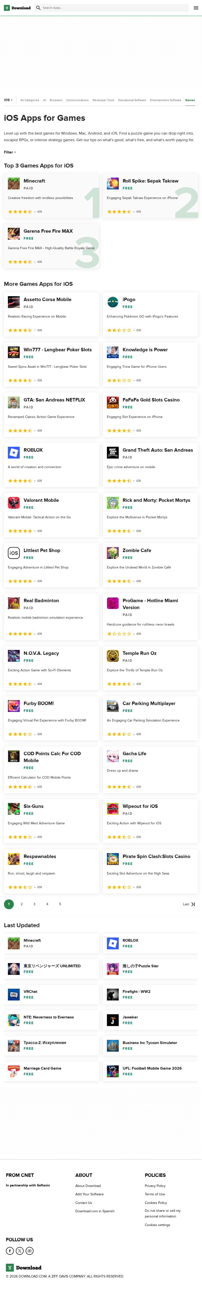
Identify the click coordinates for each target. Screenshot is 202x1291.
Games (190, 100)
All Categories (29, 100)
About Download (88, 1186)
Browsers (56, 100)
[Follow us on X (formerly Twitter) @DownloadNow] (20, 1251)
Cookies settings (157, 1225)
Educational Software (132, 100)
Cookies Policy (156, 1203)
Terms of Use (155, 1194)
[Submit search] (38, 8)
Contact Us (83, 1203)
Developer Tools (103, 100)
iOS (7, 100)
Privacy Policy (155, 1186)
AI (44, 100)
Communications (77, 100)
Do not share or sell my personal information (163, 1213)
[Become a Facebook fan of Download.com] (10, 1251)
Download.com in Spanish (95, 1211)
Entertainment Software (165, 100)
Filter (8, 152)
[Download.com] (17, 8)
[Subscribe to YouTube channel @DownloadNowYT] (30, 1251)
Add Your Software (89, 1194)
